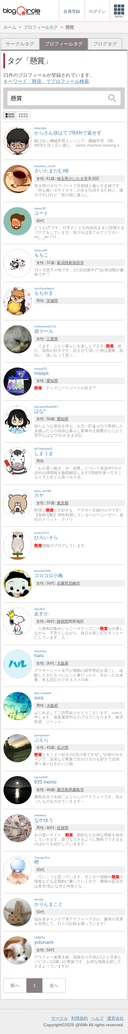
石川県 (62, 747)
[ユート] (17, 220)
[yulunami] (17, 950)
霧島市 (78, 789)
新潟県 (62, 263)
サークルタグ (20, 43)
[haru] (17, 663)
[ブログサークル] (21, 10)
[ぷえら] (17, 747)
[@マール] (17, 339)
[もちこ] (17, 263)
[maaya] (17, 381)
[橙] (17, 870)
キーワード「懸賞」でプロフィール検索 (46, 81)
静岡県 (62, 621)
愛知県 (52, 381)
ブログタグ (105, 43)
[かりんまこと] (17, 911)
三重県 (52, 339)
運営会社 (115, 1018)
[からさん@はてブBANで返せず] (17, 140)
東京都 (62, 503)
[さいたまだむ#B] (17, 178)
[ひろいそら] (17, 545)
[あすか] (17, 621)
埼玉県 (62, 178)
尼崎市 (74, 583)
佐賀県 (62, 828)
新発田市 (76, 263)
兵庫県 (62, 583)
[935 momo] (17, 789)
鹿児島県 (64, 789)
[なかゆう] (17, 827)
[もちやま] (17, 301)
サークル (59, 1018)
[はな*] (17, 419)
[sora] (17, 705)
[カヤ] (17, 503)
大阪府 (62, 663)
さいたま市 (78, 178)
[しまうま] (17, 461)
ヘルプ (97, 1018)
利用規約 (79, 1018)
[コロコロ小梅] (17, 583)
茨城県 (52, 301)
